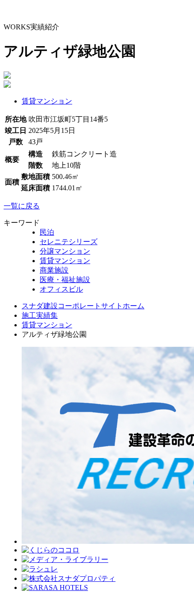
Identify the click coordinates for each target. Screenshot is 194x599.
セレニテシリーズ (68, 241)
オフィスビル (61, 289)
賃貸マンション (47, 101)
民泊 (47, 232)
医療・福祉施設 (65, 279)
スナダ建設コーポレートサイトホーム (83, 306)
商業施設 (54, 270)
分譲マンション (65, 251)
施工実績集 (40, 315)
